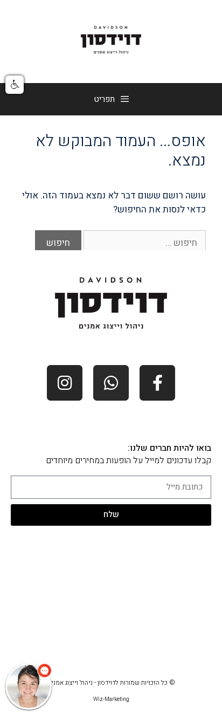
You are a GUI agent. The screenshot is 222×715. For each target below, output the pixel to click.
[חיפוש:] (143, 243)
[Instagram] (64, 383)
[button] (14, 84)
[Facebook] (157, 383)
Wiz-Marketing (111, 699)
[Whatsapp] (111, 383)
